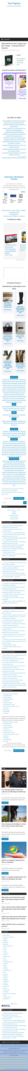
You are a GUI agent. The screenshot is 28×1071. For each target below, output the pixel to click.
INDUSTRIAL (14, 439)
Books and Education (8, 946)
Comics (5, 947)
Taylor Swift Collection (16, 466)
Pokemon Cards (22, 396)
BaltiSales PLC (5, 454)
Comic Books (6, 701)
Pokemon (5, 976)
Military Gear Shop (11, 478)
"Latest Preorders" (6, 157)
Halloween (5, 963)
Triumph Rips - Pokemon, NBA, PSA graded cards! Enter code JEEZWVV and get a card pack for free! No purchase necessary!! (14, 641)
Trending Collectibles (8, 699)
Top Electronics (20, 389)
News (3, 768)
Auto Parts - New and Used (14, 385)
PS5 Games (11, 415)
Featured (22, 379)
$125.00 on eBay (22, 98)
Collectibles (14, 387)
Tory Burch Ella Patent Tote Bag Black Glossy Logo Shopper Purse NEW (7, 338)
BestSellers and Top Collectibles (10, 694)
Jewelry (12, 483)
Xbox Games (17, 415)
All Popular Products (14, 379)
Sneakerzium (9, 433)
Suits (10, 410)
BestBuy (18, 210)
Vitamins (9, 389)
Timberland (13, 435)
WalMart (23, 210)
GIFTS (14, 404)
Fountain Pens (6, 956)
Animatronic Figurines (7, 396)
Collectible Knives (21, 468)
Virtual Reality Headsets (13, 390)
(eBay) (11, 255)
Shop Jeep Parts (15, 443)
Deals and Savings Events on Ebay (11, 706)
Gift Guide (16, 406)
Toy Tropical (14, 3)
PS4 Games (5, 415)
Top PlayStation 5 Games (9, 704)
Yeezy (19, 437)
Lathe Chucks (8, 449)
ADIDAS (24, 433)
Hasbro (5, 965)
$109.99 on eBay (7, 309)
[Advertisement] (14, 22)
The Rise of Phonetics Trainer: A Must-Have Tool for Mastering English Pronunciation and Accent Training (13, 636)
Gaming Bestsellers (7, 695)
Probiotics (13, 389)
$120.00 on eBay (9, 87)
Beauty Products (14, 408)
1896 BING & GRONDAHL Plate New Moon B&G (14, 683)
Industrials (5, 968)
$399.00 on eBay (20, 370)
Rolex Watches (18, 483)
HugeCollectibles (14, 214)
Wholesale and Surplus (12, 463)
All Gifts (22, 410)
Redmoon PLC (12, 454)
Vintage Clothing (7, 997)
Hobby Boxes (22, 464)
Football (5, 954)
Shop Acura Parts (7, 443)
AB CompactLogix (6, 450)
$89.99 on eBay (20, 340)
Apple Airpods (10, 421)
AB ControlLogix (22, 449)
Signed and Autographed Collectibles (15, 383)
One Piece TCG (7, 398)
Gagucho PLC (10, 456)
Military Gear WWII (6, 479)
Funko (4, 958)
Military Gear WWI (21, 478)
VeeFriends (5, 991)
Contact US (5, 713)
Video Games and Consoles (9, 993)
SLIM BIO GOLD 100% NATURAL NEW (14, 132)
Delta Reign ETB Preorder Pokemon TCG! (9, 83)
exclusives (5, 953)
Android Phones (6, 466)
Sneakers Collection (7, 702)
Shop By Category (7, 697)
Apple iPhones (22, 421)
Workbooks (14, 468)
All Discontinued (11, 381)
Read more (5, 802)
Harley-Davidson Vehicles (9, 552)
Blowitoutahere (22, 472)
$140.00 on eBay (7, 343)
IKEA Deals (8, 481)
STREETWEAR (14, 429)
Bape (16, 437)
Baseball (5, 940)
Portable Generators (16, 479)
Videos (4, 995)
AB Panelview (21, 450)
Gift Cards (21, 406)
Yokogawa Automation (20, 452)
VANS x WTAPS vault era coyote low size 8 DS (13, 573)
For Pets (18, 410)
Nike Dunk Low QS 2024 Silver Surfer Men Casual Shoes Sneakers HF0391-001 (13, 899)
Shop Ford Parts (9, 445)
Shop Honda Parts (20, 441)
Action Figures (6, 935)
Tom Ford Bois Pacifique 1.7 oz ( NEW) (20, 336)
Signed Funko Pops (8, 580)
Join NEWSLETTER (7, 739)
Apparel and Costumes (8, 937)
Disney (4, 949)
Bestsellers (5, 944)
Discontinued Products (12, 464)
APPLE (14, 418)
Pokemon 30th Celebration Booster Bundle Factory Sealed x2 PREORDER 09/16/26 (22, 92)
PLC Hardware (17, 456)
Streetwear (5, 431)
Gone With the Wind (8, 961)
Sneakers (5, 983)
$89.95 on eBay (8, 371)
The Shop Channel (7, 216)
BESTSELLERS (14, 377)
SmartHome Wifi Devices (15, 392)
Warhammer (6, 998)
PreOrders (5, 979)
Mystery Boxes (20, 394)
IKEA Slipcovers (15, 481)
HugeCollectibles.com (9, 607)
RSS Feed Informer (21, 157)
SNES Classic (16, 416)
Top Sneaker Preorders (14, 431)
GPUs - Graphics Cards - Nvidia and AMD (12, 474)
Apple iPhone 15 (7, 423)
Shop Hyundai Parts (12, 447)
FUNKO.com (16, 216)
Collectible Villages (9, 470)
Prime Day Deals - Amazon (13, 461)
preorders (5, 977)
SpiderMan (5, 984)
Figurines (11, 402)
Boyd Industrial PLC (21, 454)
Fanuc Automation (10, 452)
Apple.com (22, 216)
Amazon (13, 210)
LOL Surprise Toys (7, 970)
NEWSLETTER (6, 711)
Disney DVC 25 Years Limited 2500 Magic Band (14, 532)
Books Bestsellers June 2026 (9, 645)
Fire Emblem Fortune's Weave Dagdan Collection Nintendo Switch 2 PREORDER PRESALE (11, 249)
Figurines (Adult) (18, 402)
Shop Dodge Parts (18, 445)
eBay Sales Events (6, 210)
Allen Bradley (15, 449)
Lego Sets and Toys (15, 398)
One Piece (5, 974)
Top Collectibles (8, 522)
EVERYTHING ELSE (14, 458)
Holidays (5, 967)
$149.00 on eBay (20, 315)
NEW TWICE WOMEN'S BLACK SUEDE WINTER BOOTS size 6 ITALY (20, 309)
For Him (20, 408)
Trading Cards (17, 50)
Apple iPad (16, 421)
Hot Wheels (19, 400)
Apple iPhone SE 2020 (16, 423)
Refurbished (6, 981)
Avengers (5, 938)
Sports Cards (6, 986)
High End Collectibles (9, 651)
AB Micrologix (14, 450)
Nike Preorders (6, 435)
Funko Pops (15, 396)
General (5, 960)
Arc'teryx (18, 435)
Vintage (19, 387)
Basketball (5, 942)
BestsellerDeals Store (13, 472)
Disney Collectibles (11, 400)
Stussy (13, 437)
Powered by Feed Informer (22, 156)
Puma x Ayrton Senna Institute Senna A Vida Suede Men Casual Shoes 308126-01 (14, 909)
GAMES (14, 412)
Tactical (5, 988)
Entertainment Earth (14, 212)
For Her (8, 408)
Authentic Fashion (17, 433)
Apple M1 (4, 421)
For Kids (14, 410)
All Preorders (19, 381)
